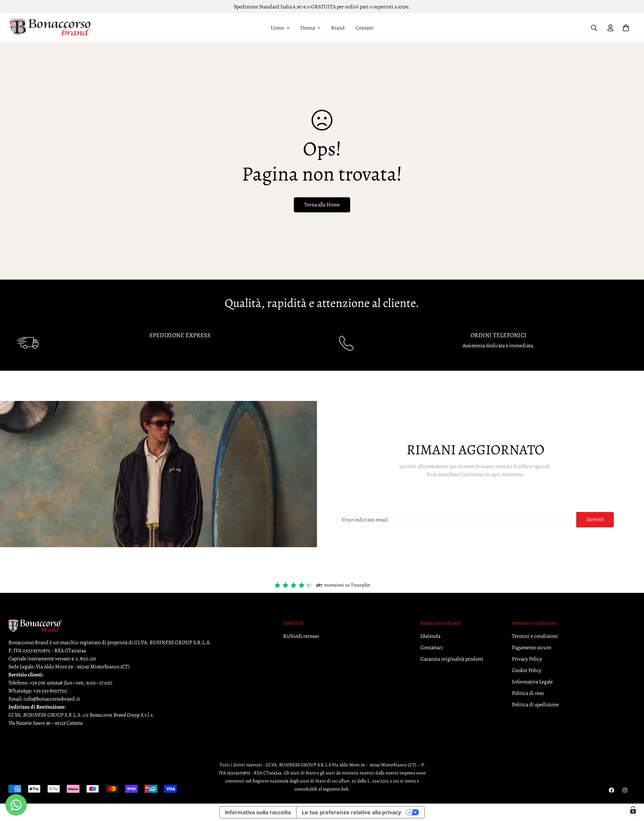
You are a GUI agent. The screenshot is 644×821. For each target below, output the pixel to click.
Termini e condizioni (535, 636)
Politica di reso (528, 693)
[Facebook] (611, 790)
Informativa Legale (532, 681)
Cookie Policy (526, 670)
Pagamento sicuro (531, 647)
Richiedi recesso (301, 636)
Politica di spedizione (535, 704)
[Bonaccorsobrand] (50, 27)
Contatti (365, 28)
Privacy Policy (527, 659)
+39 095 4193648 (46, 682)
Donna (307, 28)
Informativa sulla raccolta (258, 812)
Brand (338, 28)
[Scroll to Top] (631, 784)
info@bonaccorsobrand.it (51, 699)
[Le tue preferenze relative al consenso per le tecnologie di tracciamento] (633, 810)
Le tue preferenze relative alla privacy (351, 812)
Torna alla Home (322, 204)
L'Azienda (430, 636)
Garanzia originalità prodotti (451, 659)
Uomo (277, 28)
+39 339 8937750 (50, 691)
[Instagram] (625, 790)
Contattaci (431, 647)
